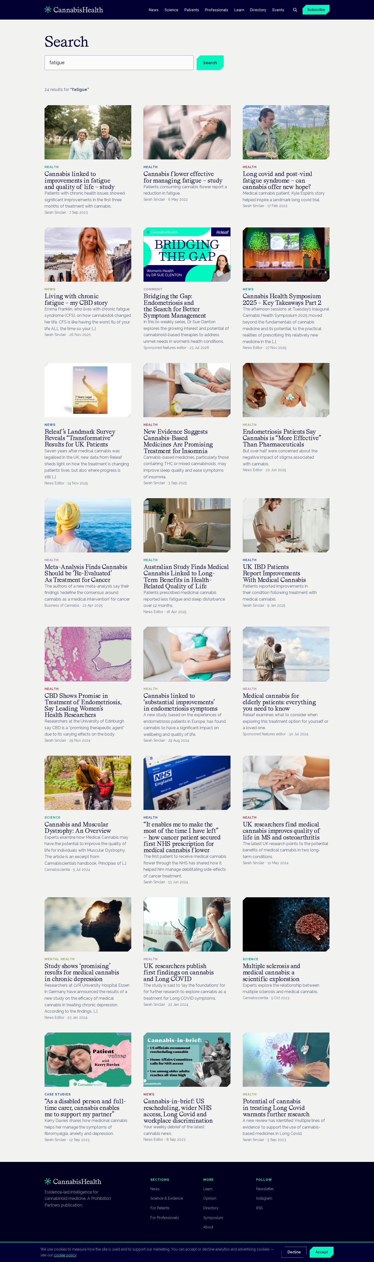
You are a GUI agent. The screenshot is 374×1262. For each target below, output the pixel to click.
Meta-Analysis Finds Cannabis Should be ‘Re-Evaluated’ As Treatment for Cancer (86, 573)
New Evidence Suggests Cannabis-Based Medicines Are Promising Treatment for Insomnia (178, 441)
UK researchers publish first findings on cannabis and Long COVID (178, 972)
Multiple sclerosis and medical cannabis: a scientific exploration (271, 972)
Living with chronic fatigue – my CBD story (76, 299)
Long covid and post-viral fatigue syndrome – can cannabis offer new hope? (277, 180)
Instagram (264, 1198)
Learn (239, 10)
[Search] (294, 9)
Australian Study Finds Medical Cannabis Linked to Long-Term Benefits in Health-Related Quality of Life (186, 576)
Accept (321, 1252)
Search (210, 62)
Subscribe (316, 10)
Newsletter (265, 1189)
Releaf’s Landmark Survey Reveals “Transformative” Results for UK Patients (80, 438)
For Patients (159, 1208)
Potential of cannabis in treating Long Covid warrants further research (276, 1107)
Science (172, 10)
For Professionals (164, 1218)
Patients (191, 10)
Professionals (216, 10)
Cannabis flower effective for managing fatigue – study (182, 177)
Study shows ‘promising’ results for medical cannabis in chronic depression (82, 972)
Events (278, 10)
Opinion (209, 1198)
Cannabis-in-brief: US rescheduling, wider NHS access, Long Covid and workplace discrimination (178, 1110)
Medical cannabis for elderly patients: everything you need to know (279, 702)
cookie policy (65, 1255)
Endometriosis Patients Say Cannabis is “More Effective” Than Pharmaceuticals (282, 438)
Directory (258, 10)
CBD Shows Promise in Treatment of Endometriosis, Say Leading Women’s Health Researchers (83, 705)
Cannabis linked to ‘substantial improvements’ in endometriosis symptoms (180, 702)
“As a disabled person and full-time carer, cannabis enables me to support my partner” (85, 1107)
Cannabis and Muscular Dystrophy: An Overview (78, 827)
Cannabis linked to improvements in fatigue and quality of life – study (79, 180)
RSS (259, 1208)
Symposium (213, 1218)
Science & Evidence (166, 1198)
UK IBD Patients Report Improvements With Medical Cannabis (274, 573)
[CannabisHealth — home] (74, 9)
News (154, 10)
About (208, 1227)
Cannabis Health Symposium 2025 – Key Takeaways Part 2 (282, 299)
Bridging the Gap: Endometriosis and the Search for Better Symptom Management (174, 305)
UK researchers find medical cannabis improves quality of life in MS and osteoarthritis (282, 831)
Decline (294, 1252)
